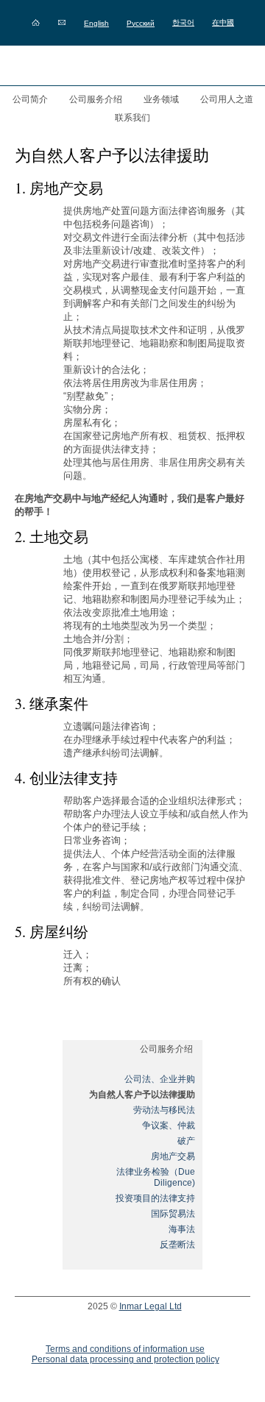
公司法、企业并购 (159, 1079)
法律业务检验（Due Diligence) (155, 1177)
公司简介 (30, 99)
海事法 (182, 1229)
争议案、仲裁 (168, 1125)
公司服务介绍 (95, 99)
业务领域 (161, 99)
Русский (141, 23)
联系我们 (132, 118)
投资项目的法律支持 (155, 1198)
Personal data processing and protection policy (125, 1359)
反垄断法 (177, 1244)
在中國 (223, 22)
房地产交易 (173, 1156)
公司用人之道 (226, 99)
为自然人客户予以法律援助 (142, 1094)
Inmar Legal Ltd (150, 1306)
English (96, 23)
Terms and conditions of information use (125, 1349)
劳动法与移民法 (164, 1110)
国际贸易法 (173, 1214)
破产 (186, 1141)
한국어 (183, 22)
